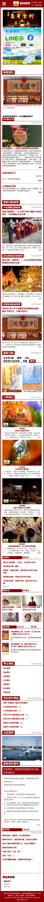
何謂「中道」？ (8, 855)
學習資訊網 (38, 5)
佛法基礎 (6, 668)
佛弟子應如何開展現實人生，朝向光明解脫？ (19, 843)
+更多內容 (5, 586)
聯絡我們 (7, 884)
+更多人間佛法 (36, 397)
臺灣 (19, 358)
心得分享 (25, 830)
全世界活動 (8, 358)
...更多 (39, 167)
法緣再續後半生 (9, 173)
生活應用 (6, 680)
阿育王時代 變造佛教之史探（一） (16, 719)
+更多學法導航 (36, 664)
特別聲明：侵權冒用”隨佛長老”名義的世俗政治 (21, 771)
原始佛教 (6, 627)
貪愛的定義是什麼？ (10, 847)
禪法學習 (6, 688)
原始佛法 (6, 672)
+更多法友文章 (36, 123)
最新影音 (6, 590)
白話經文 (6, 557)
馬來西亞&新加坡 (11, 361)
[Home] (22, 3)
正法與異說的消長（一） (12, 711)
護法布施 (7, 886)
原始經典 (6, 676)
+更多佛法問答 (36, 833)
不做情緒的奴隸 (9, 186)
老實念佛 (6, 692)
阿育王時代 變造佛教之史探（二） (16, 715)
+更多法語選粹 (36, 733)
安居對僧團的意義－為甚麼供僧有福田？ (17, 859)
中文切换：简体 (36, 2)
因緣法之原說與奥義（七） (13, 727)
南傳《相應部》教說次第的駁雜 (15, 703)
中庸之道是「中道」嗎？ (11, 851)
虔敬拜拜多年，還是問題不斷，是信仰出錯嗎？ (20, 839)
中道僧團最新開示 (25, 116)
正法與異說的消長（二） (12, 707)
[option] (22, 37)
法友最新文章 (8, 119)
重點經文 (25, 557)
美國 (25, 361)
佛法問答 (6, 830)
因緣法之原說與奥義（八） (13, 723)
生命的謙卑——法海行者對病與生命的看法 (20, 148)
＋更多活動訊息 (36, 353)
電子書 (33, 627)
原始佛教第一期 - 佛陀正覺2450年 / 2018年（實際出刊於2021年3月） (24, 645)
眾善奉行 (6, 684)
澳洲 (32, 361)
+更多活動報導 (36, 207)
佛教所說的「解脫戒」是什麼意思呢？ (16, 835)
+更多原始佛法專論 (34, 698)
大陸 (26, 358)
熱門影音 (25, 590)
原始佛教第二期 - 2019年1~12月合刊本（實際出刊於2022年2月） (25, 633)
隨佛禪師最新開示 (10, 116)
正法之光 (20, 627)
